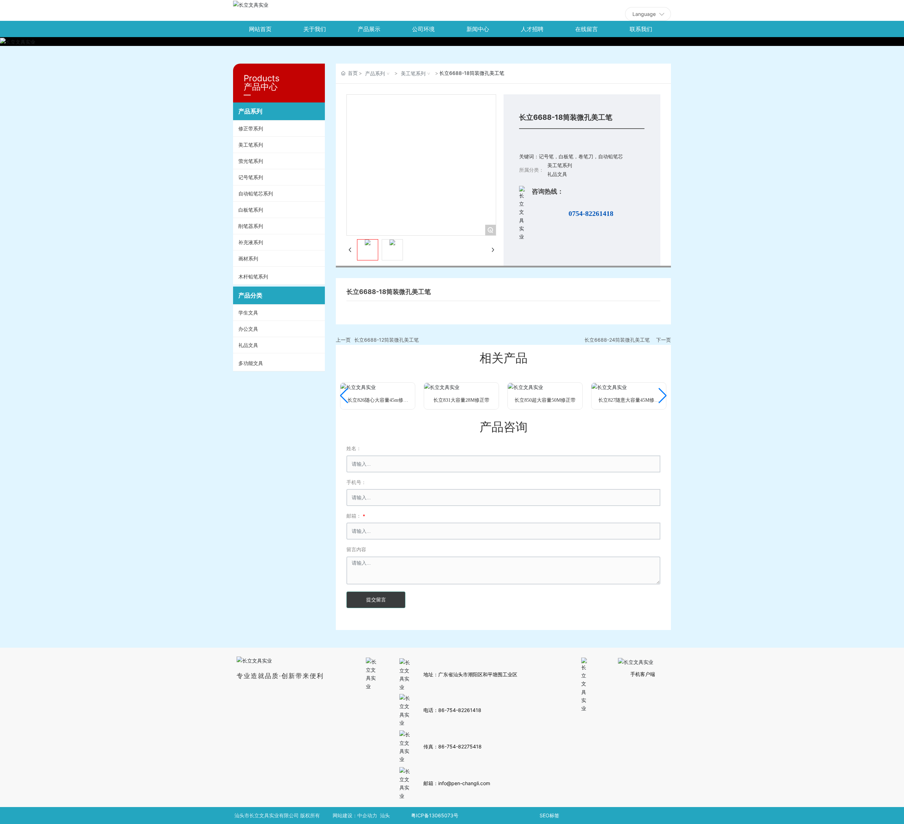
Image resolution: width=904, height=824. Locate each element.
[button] (344, 396)
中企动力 (367, 815)
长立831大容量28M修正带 (461, 400)
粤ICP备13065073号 (434, 815)
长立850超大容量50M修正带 (545, 400)
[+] (358, 387)
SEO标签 (549, 815)
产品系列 (375, 73)
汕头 (385, 815)
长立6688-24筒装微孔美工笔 (617, 340)
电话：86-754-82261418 (452, 710)
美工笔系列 (413, 73)
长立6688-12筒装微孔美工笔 (386, 340)
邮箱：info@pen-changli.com (456, 783)
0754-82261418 (591, 213)
